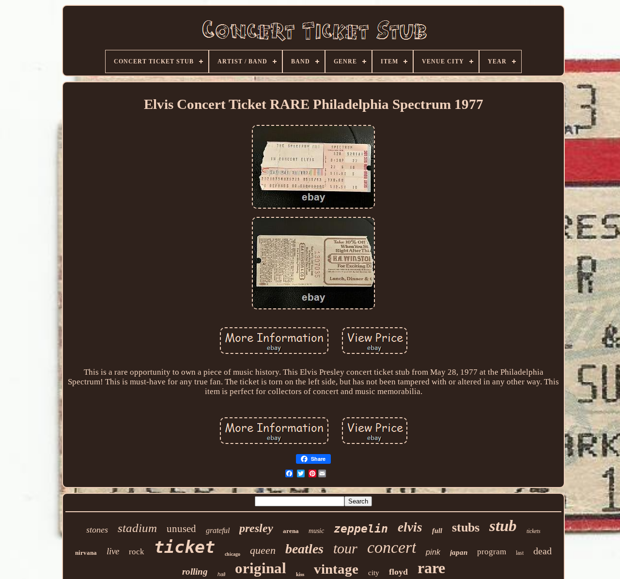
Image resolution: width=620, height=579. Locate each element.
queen (263, 550)
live (113, 551)
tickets (534, 531)
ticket (184, 547)
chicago (232, 554)
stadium (137, 527)
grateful (218, 530)
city (373, 573)
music (316, 530)
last (520, 552)
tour (345, 548)
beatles (304, 548)
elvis (410, 527)
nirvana (86, 552)
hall (221, 574)
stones (97, 529)
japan (458, 552)
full (437, 530)
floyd (398, 572)
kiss (300, 574)
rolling (195, 571)
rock (136, 551)
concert (391, 547)
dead (542, 551)
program (491, 551)
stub (503, 525)
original (260, 568)
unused (181, 528)
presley (256, 528)
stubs (466, 527)
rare (431, 568)
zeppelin (361, 528)
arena (291, 530)
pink (433, 552)
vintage (336, 569)
